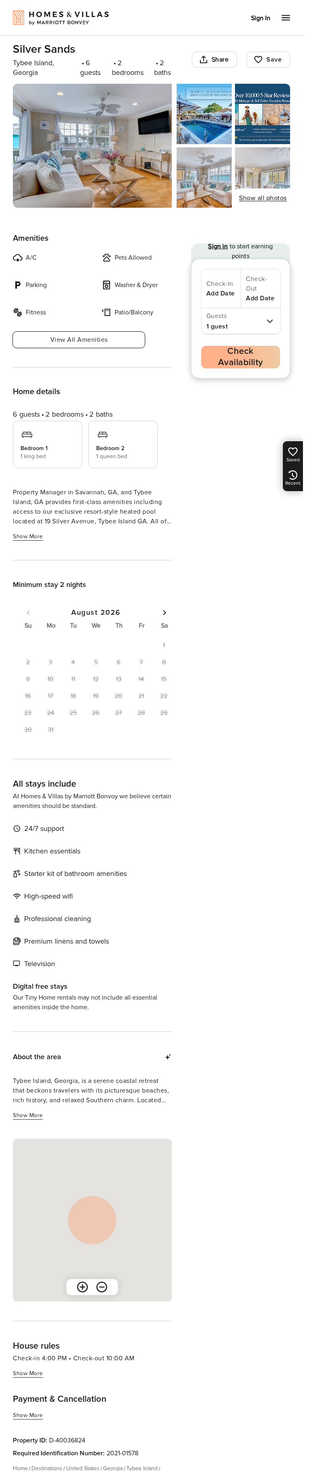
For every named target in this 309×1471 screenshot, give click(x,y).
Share (220, 60)
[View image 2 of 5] (204, 114)
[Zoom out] (101, 1287)
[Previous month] (28, 612)
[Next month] (164, 612)
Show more (28, 536)
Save (274, 60)
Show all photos (263, 198)
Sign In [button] (260, 18)
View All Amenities (79, 340)
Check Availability (240, 357)
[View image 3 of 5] (262, 114)
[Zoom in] (82, 1287)
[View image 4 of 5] (204, 177)
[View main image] (92, 146)
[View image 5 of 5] (262, 177)
